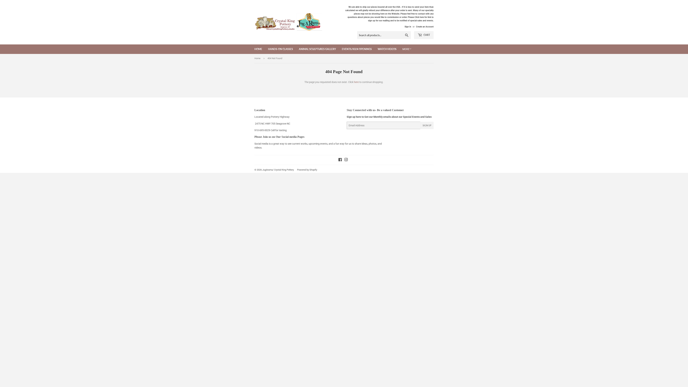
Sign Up (427, 125)
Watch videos (387, 49)
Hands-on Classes (280, 49)
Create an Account (425, 26)
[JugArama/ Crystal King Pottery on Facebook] (340, 160)
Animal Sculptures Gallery (317, 49)
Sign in (408, 26)
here (356, 82)
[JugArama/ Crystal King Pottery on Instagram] (346, 160)
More (405, 49)
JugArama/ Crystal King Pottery (278, 169)
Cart (426, 34)
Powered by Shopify (307, 169)
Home (258, 49)
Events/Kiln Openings (357, 49)
